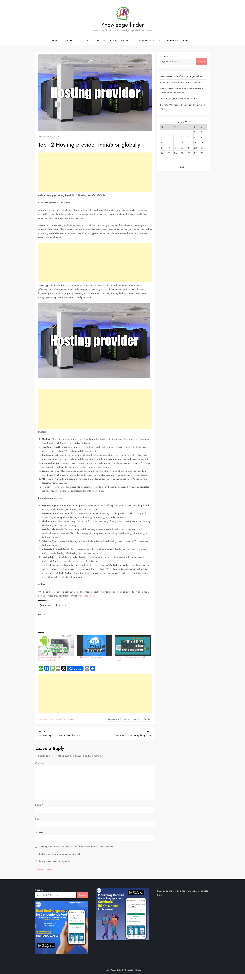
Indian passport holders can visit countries (181, 82)
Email (39, 818)
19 (175, 148)
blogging (55, 719)
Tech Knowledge (91, 40)
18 (168, 148)
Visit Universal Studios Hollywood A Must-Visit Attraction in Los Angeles (182, 90)
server (136, 719)
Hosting (68, 719)
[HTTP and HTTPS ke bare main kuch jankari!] (133, 645)
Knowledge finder (122, 25)
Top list (126, 40)
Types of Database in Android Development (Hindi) (50, 658)
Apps (113, 40)
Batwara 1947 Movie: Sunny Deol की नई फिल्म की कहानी (183, 106)
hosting (126, 719)
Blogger (43, 719)
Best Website (113, 719)
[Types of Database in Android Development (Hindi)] (56, 645)
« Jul (182, 166)
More (186, 40)
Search (164, 56)
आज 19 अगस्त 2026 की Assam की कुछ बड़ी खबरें (181, 76)
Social (68, 40)
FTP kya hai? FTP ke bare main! (90, 657)
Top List (147, 719)
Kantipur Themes (133, 969)
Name (39, 804)
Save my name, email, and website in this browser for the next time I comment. (76, 846)
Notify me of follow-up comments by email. (60, 854)
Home (55, 40)
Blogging (172, 40)
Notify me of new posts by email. (55, 861)
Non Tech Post (148, 40)
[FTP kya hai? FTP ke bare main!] (94, 645)
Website (39, 832)
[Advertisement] (95, 172)
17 (162, 148)
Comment (40, 763)
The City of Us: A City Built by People (178, 98)
